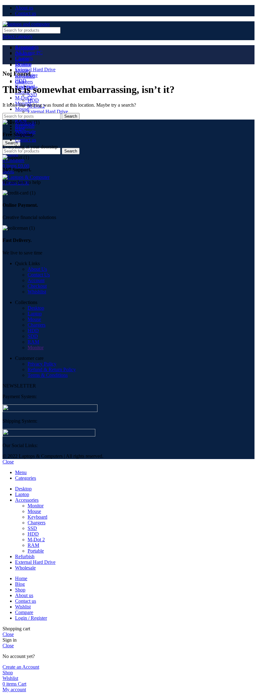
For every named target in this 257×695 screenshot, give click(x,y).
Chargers (36, 325)
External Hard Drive (35, 69)
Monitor (36, 347)
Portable (36, 550)
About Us (37, 269)
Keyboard (37, 517)
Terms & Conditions (48, 375)
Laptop (35, 313)
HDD (33, 100)
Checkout (37, 286)
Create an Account (21, 667)
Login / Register (31, 618)
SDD (33, 336)
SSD (32, 528)
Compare (24, 612)
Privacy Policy (42, 363)
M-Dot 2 (36, 539)
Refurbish (24, 126)
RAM (33, 342)
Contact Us (39, 274)
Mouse (22, 109)
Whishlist (37, 291)
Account (36, 280)
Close (8, 461)
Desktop (36, 308)
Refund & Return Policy (52, 369)
